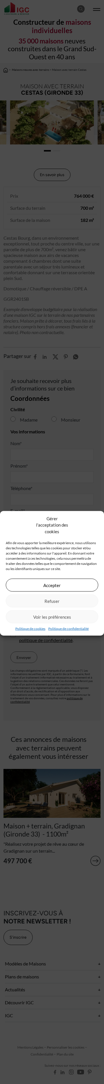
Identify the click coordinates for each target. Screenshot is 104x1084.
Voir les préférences (52, 616)
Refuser (52, 600)
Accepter (52, 585)
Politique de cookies (30, 628)
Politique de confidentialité (68, 628)
